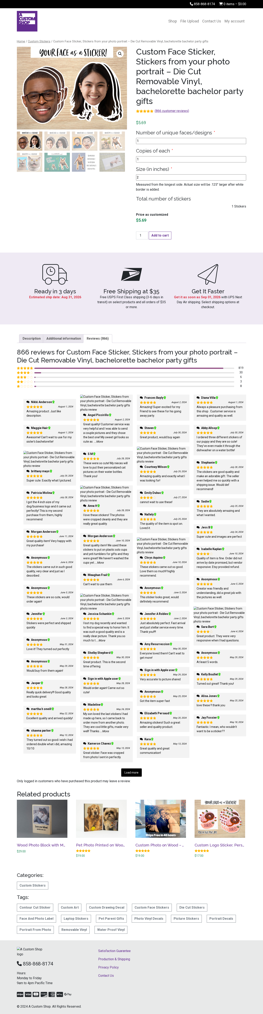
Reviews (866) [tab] (98, 338)
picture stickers (186, 919)
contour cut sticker (35, 907)
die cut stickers (192, 907)
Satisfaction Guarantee (114, 951)
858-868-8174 (204, 4)
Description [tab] (32, 338)
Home (21, 41)
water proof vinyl (111, 930)
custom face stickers (152, 907)
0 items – (234, 4)
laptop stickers (76, 919)
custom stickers (33, 885)
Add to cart (160, 235)
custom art (70, 907)
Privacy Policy (108, 967)
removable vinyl (74, 930)
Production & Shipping (114, 959)
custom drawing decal (106, 907)
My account (234, 21)
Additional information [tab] (63, 338)
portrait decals (221, 919)
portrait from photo (35, 930)
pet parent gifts (111, 919)
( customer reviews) (172, 111)
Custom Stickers (39, 41)
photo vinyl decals (148, 919)
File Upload (189, 21)
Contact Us (211, 21)
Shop (172, 21)
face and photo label (36, 919)
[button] (120, 53)
